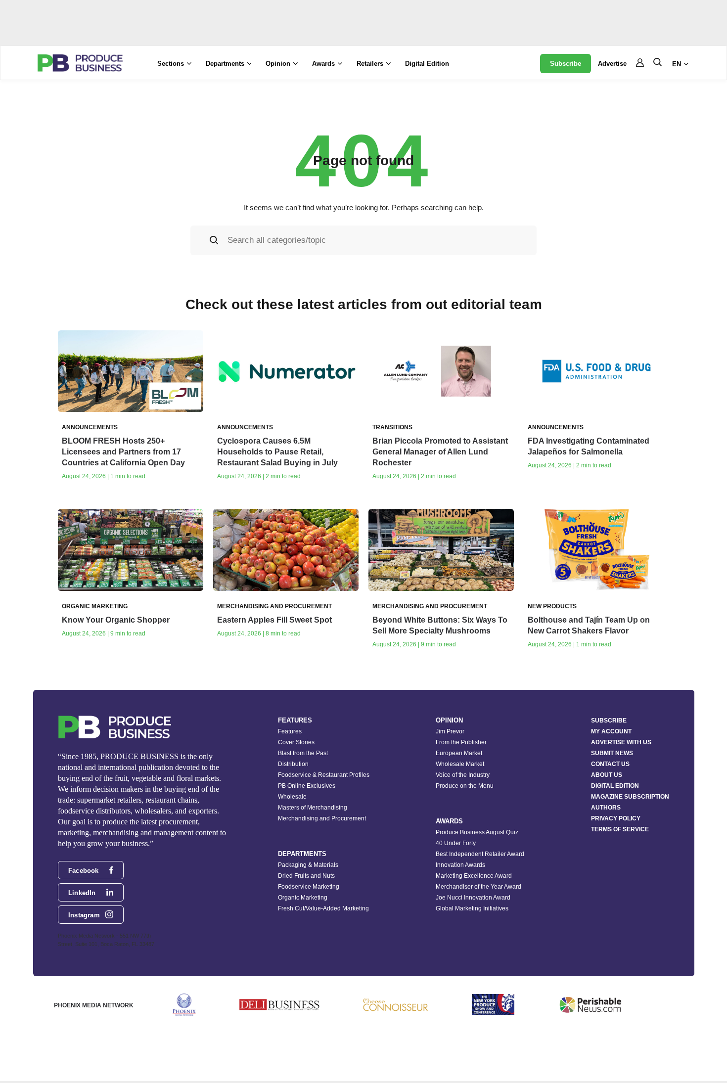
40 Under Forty (456, 843)
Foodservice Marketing (308, 886)
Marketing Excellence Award (474, 875)
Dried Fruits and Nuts (306, 875)
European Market (459, 753)
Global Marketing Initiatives (472, 908)
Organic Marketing (302, 897)
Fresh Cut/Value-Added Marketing (323, 908)
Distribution (293, 764)
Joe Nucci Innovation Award (473, 897)
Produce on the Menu (465, 785)
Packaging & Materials (308, 864)
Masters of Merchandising (312, 807)
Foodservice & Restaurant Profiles (323, 774)
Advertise (612, 63)
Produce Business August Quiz (477, 832)
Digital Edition (427, 63)
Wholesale (292, 796)
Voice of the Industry (463, 774)
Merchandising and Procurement (322, 818)
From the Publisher (461, 742)
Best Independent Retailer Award (480, 854)
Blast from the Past (303, 753)
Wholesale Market (460, 764)
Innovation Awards (460, 864)
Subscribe (565, 63)
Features (290, 731)
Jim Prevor (450, 731)
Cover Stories (296, 742)
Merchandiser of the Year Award (478, 886)
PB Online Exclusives (306, 785)
